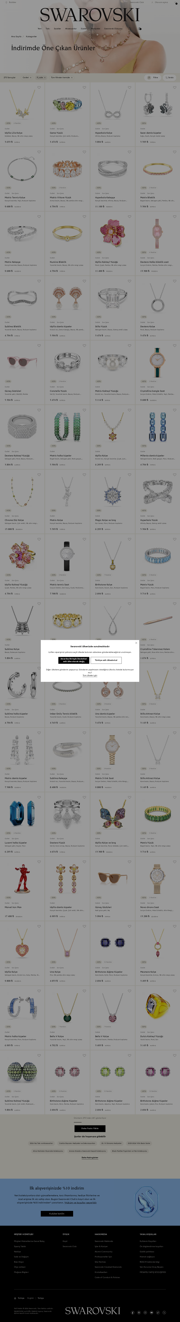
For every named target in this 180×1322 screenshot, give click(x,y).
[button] (136, 643)
